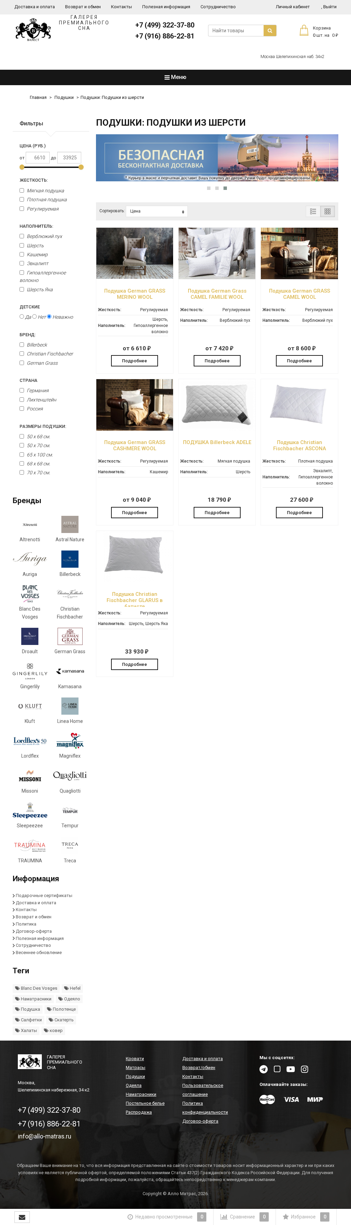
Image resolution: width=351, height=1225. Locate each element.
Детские (30, 306)
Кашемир (37, 254)
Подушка (30, 1009)
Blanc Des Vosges (38, 988)
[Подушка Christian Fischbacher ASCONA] (299, 429)
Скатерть (63, 1019)
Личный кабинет (293, 6)
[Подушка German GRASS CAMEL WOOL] (299, 277)
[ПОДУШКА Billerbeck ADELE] (217, 429)
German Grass (42, 363)
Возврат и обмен (83, 6)
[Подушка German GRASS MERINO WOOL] (134, 277)
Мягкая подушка (45, 190)
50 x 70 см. (38, 445)
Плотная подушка (46, 199)
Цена (135, 211)
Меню (178, 77)
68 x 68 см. (38, 463)
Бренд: (28, 334)
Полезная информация (166, 6)
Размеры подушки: (43, 426)
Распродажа (139, 1112)
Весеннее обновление (39, 952)
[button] (209, 188)
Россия (35, 408)
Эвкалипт (37, 263)
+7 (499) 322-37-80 (164, 25)
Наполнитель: (36, 226)
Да (27, 317)
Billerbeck (36, 345)
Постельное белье (145, 1103)
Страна (28, 380)
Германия (38, 390)
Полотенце (64, 1009)
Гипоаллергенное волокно (43, 276)
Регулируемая (42, 209)
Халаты (28, 1030)
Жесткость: (34, 180)
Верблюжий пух (44, 236)
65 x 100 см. (39, 454)
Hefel (75, 988)
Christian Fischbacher (49, 353)
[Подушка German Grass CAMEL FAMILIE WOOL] (217, 277)
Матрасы (135, 1067)
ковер (56, 1030)
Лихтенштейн (41, 399)
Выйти (329, 6)
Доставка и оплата (34, 6)
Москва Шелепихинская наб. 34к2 (293, 56)
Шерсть (35, 245)
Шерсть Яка (39, 289)
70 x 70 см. (38, 472)
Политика (26, 924)
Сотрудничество (218, 6)
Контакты (121, 6)
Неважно (62, 317)
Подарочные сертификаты (44, 895)
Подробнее (134, 360)
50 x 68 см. (38, 436)
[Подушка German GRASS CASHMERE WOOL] (134, 429)
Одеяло (71, 998)
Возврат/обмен (198, 1067)
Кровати (135, 1058)
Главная (38, 97)
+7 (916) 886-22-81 (164, 36)
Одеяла (134, 1085)
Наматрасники (35, 998)
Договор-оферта (34, 931)
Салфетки (31, 1019)
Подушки (64, 97)
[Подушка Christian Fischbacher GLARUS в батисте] (134, 580)
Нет (41, 317)
